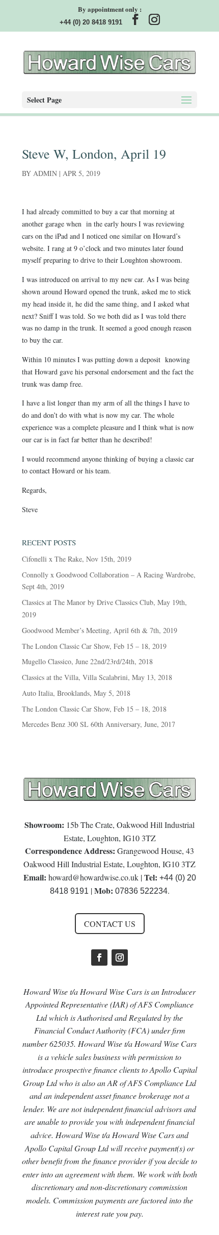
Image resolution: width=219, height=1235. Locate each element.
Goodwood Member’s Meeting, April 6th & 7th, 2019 (99, 630)
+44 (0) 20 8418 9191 (91, 22)
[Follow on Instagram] (120, 957)
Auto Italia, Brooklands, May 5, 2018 (76, 693)
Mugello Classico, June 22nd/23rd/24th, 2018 (87, 661)
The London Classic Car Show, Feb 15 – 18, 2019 (94, 646)
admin (45, 173)
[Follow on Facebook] (99, 957)
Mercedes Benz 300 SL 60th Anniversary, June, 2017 (98, 724)
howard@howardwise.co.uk (93, 877)
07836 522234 (141, 891)
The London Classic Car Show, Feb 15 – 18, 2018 (94, 709)
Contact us (109, 923)
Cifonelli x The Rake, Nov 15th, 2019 (76, 559)
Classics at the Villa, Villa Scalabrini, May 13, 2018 (97, 677)
